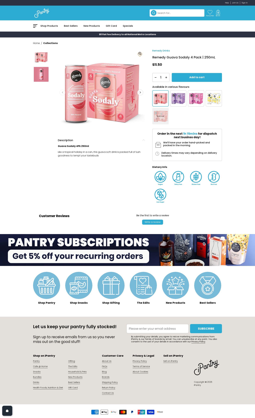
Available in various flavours (170, 87)
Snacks (37, 371)
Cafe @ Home (40, 366)
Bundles (37, 377)
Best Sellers (74, 382)
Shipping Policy (110, 382)
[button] (217, 13)
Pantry (36, 361)
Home (36, 43)
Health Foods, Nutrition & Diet (48, 387)
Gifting (71, 361)
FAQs (104, 366)
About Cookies (140, 371)
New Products (75, 377)
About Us (106, 361)
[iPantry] (42, 13)
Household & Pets (77, 371)
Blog (104, 371)
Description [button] (65, 140)
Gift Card (73, 387)
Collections (50, 43)
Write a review (153, 222)
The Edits (72, 366)
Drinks (36, 382)
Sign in (245, 2)
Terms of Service (141, 366)
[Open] (7, 411)
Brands (105, 377)
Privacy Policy (198, 341)
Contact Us (108, 392)
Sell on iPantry (170, 361)
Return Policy (108, 387)
